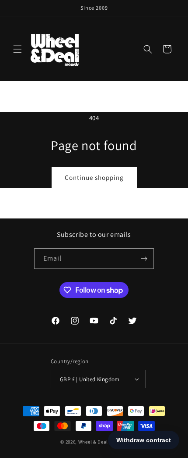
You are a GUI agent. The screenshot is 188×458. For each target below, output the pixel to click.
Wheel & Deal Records (103, 442)
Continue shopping (94, 177)
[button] (17, 49)
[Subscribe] (143, 258)
